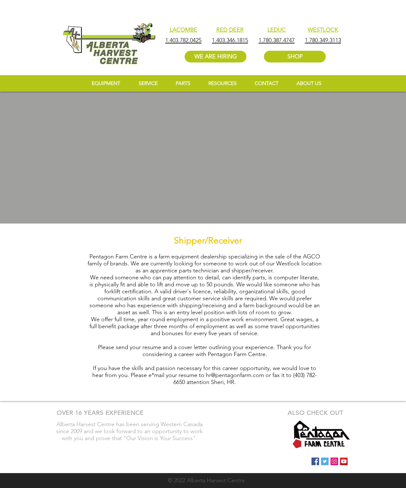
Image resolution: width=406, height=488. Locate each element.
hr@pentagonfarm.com (235, 375)
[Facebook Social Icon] (315, 461)
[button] (222, 83)
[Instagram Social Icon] (334, 461)
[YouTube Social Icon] (344, 461)
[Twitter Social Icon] (325, 461)
